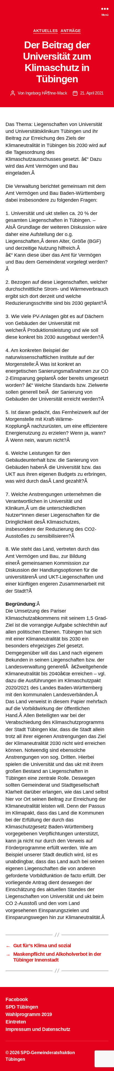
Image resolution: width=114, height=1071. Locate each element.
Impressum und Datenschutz (38, 1029)
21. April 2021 (91, 93)
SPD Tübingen (22, 1007)
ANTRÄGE (71, 30)
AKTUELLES (45, 30)
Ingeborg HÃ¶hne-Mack (46, 93)
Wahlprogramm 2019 (29, 1014)
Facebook (17, 999)
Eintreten (16, 1022)
